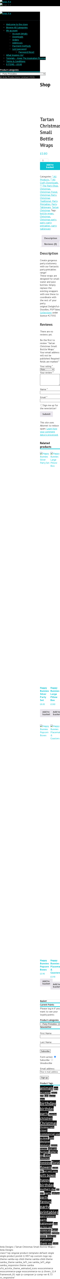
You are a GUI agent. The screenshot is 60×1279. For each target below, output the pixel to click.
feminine (45, 1162)
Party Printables (49, 203)
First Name (46, 1033)
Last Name (46, 1042)
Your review (47, 372)
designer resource (45, 1143)
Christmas (45, 188)
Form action (46, 1056)
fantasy (44, 1152)
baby (46, 1096)
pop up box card (49, 1225)
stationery (46, 1239)
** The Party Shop (49, 185)
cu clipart (44, 1138)
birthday (48, 1103)
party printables (46, 224)
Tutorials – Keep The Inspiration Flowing (26, 58)
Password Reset (26, 52)
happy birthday (47, 1182)
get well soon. (51, 1171)
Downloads (17, 36)
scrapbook (45, 1233)
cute (51, 1138)
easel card (52, 1148)
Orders (15, 39)
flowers (46, 1167)
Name (44, 389)
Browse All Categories (17, 27)
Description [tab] (50, 238)
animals (46, 1088)
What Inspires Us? (15, 55)
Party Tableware (48, 206)
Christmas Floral (48, 191)
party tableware (48, 227)
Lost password (19, 49)
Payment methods (21, 46)
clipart (44, 1130)
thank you (46, 1243)
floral (56, 1162)
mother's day (48, 1189)
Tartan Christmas (49, 209)
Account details (20, 33)
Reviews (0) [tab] (50, 244)
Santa (55, 1229)
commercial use (50, 1134)
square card (51, 1236)
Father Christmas (45, 1157)
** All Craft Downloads (49, 181)
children (46, 1118)
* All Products (48, 178)
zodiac (55, 1243)
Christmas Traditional (45, 199)
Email (43, 397)
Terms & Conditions (15, 61)
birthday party (47, 1111)
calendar (53, 1114)
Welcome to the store (17, 24)
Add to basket (50, 166)
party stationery (48, 1216)
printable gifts (45, 1230)
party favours (45, 1199)
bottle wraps (47, 213)
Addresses (17, 42)
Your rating (46, 366)
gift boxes (48, 1175)
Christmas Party (48, 194)
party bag (56, 1193)
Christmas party (48, 219)
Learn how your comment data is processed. (49, 431)
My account (12, 30)
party (42, 222)
